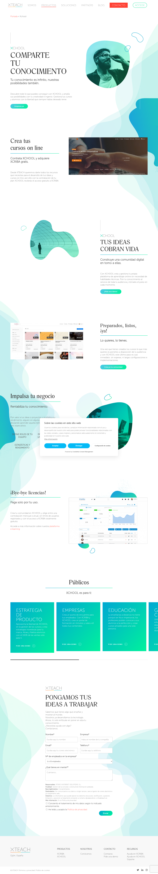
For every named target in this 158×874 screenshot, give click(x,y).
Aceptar (55, 446)
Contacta (108, 854)
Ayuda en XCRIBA (135, 854)
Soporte (130, 859)
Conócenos (85, 854)
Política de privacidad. (77, 809)
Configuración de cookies (102, 445)
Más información (50, 439)
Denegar (79, 446)
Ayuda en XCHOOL (136, 856)
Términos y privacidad (27, 870)
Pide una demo (111, 856)
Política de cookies (43, 870)
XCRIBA (60, 854)
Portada (14, 16)
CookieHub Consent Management (83, 452)
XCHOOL (61, 856)
